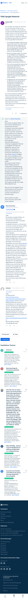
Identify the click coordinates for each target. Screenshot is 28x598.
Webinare (3, 518)
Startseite (4, 10)
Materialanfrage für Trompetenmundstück (12, 369)
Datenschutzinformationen (10, 585)
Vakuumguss (4, 554)
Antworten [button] (14, 282)
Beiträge (3, 514)
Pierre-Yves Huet (15, 119)
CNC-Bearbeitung (5, 541)
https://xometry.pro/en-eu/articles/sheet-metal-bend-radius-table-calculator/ (16, 298)
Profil (14, 596)
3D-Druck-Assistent (6, 529)
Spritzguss (3, 548)
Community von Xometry (12, 10)
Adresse (14, 154)
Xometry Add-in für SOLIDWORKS (9, 533)
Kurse (2, 520)
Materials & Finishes (5, 12)
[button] (5, 334)
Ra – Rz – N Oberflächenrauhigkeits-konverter (13, 531)
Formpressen (4, 552)
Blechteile (3, 546)
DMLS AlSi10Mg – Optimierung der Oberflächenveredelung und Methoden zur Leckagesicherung (13, 448)
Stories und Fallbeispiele (7, 522)
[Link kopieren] (12, 113)
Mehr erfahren (7, 364)
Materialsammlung (6, 512)
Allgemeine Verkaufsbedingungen (12, 582)
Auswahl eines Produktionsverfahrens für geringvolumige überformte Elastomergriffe (13, 473)
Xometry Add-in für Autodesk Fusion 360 (11, 535)
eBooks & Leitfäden (6, 516)
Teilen (16, 334)
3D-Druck (8, 350)
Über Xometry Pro (8, 580)
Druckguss (3, 550)
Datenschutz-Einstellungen (10, 588)
